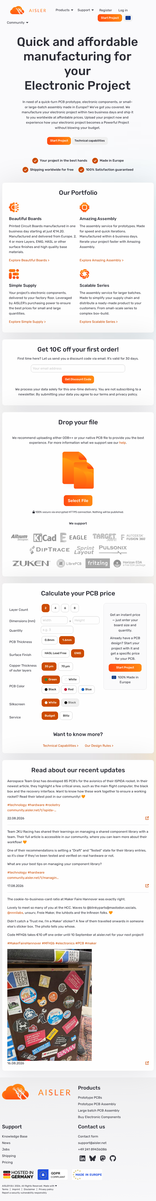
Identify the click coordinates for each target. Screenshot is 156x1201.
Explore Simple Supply (26, 322)
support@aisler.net (92, 1143)
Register (105, 10)
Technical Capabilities (59, 746)
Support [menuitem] (84, 10)
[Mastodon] (103, 1160)
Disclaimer (29, 1189)
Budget (50, 715)
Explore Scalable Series (97, 322)
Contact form (88, 1136)
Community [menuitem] (16, 22)
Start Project (110, 18)
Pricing (7, 1162)
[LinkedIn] (83, 1160)
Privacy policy (46, 1189)
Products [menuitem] (62, 10)
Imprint (16, 1189)
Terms (5, 1189)
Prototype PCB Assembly (97, 1104)
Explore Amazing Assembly (100, 260)
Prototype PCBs (90, 1097)
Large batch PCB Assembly (98, 1110)
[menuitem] (28, 10)
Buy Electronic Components (99, 1117)
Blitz (66, 715)
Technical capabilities (90, 140)
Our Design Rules (98, 746)
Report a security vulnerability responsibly (24, 1192)
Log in (123, 10)
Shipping (9, 1156)
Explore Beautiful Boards (28, 260)
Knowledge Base (14, 1136)
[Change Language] (128, 18)
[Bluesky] (93, 1160)
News (6, 1143)
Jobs (6, 1149)
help (122, 443)
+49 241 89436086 (92, 1149)
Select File (78, 500)
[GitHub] (113, 1160)
